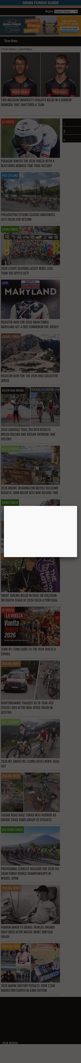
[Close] (77, 505)
